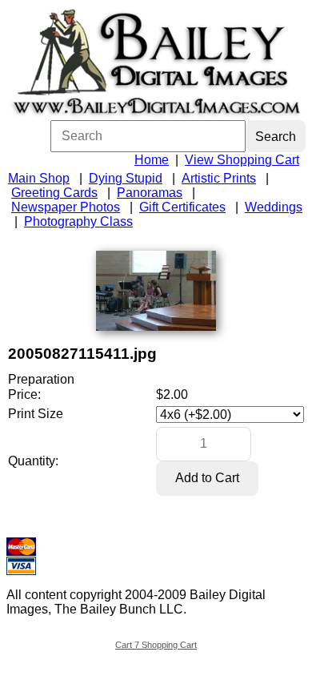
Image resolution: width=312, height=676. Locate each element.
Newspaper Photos (65, 207)
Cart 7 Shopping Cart (156, 645)
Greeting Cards (54, 192)
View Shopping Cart (242, 160)
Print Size (35, 413)
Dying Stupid (125, 178)
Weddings (273, 207)
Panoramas (149, 192)
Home (151, 160)
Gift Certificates (182, 207)
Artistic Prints (219, 178)
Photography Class (78, 221)
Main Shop (39, 178)
